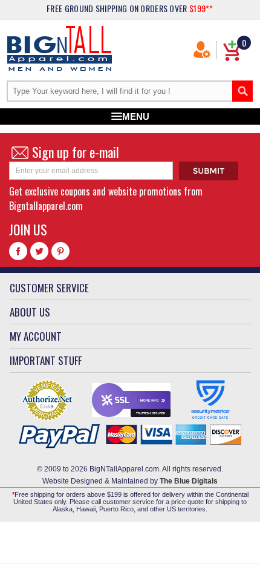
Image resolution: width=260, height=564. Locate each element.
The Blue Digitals (189, 481)
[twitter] (39, 251)
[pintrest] (60, 251)
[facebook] (18, 251)
